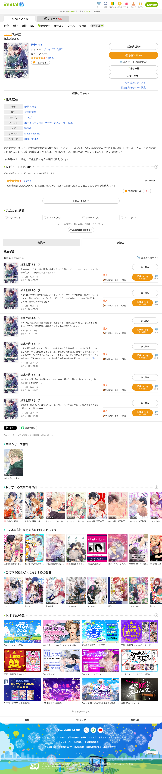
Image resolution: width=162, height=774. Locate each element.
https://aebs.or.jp (47, 768)
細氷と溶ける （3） (32, 318)
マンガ (27, 117)
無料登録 (153, 4)
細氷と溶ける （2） (32, 290)
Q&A (62, 737)
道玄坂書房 (30, 111)
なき (6, 606)
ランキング (81, 720)
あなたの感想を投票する (79, 229)
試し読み (145, 267)
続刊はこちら (79, 93)
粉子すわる (37, 44)
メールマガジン (119, 737)
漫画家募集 (79, 746)
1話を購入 (133, 55)
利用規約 (78, 742)
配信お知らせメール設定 (133, 87)
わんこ (57, 122)
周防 (110, 606)
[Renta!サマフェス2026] (21, 4)
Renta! (6, 435)
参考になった (135, 191)
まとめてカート (148, 257)
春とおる (28, 606)
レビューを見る (80, 200)
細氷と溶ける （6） (32, 400)
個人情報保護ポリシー (93, 742)
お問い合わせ (73, 737)
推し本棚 (135, 68)
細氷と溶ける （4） (32, 343)
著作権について (65, 746)
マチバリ (91, 606)
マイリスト (134, 75)
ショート (55, 18)
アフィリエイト (65, 742)
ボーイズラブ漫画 (53, 49)
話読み (27, 128)
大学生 (48, 122)
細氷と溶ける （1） (32, 264)
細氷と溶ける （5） (32, 374)
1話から (7, 257)
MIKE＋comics (32, 133)
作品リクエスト (87, 737)
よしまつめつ (134, 606)
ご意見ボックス (103, 737)
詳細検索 (135, 720)
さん (27, 180)
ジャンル (96, 25)
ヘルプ (55, 737)
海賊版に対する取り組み (96, 746)
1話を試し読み (133, 46)
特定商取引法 (50, 746)
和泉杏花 (49, 606)
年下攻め (68, 122)
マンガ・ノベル (19, 18)
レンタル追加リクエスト (133, 82)
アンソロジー (72, 606)
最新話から (19, 257)
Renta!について (43, 737)
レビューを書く (42, 62)
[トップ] (11, 4)
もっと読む (91, 358)
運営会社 (113, 746)
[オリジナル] (44, 25)
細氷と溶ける (31, 138)
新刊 (27, 720)
